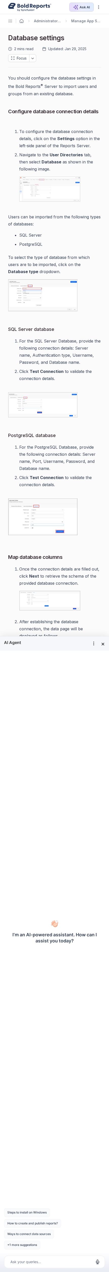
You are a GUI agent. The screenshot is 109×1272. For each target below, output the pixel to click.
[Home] (21, 21)
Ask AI (85, 7)
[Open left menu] (11, 21)
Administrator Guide (47, 21)
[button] (98, 7)
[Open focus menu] (32, 58)
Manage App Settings (86, 21)
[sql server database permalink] (58, 329)
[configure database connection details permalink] (12, 119)
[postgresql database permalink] (60, 435)
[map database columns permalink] (66, 557)
